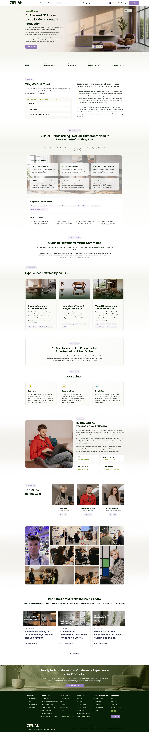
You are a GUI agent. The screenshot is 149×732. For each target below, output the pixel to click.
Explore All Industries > (83, 716)
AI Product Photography (47, 704)
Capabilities (45, 695)
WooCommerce (64, 698)
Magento (62, 701)
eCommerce (80, 710)
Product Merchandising (83, 713)
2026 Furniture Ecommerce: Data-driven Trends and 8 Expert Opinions (73, 634)
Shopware (63, 704)
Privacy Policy (73, 728)
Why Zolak (114, 704)
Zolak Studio (30, 701)
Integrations (65, 695)
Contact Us (115, 716)
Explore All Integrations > (67, 716)
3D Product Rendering (46, 698)
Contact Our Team (74, 685)
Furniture (79, 698)
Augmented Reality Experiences (49, 701)
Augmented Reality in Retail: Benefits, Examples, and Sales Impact (39, 634)
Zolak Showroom (31, 698)
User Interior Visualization (47, 710)
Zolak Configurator (32, 704)
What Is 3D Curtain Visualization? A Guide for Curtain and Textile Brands (108, 634)
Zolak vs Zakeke (97, 704)
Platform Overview (116, 707)
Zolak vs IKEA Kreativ (98, 698)
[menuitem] (43, 3)
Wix (61, 713)
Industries (81, 695)
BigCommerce (64, 707)
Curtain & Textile (81, 704)
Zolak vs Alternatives (100, 695)
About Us (113, 701)
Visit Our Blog (74, 654)
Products (30, 695)
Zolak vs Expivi (96, 710)
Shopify (62, 710)
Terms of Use (83, 728)
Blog (112, 698)
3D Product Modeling (46, 713)
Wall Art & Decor (81, 707)
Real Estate (80, 701)
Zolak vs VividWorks (98, 707)
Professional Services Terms (96, 728)
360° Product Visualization (48, 707)
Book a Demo (31, 47)
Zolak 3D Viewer (31, 707)
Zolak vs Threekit (97, 701)
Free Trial (134, 3)
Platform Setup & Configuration (49, 716)
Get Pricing (122, 3)
